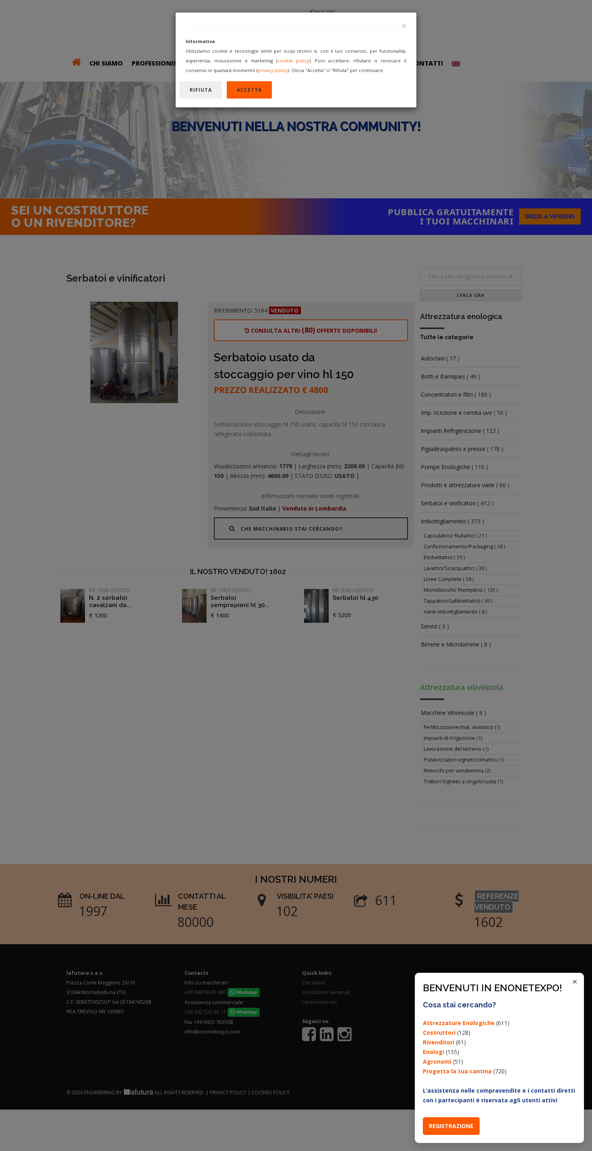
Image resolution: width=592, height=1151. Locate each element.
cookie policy (293, 61)
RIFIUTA (201, 89)
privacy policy (273, 70)
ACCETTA (249, 89)
